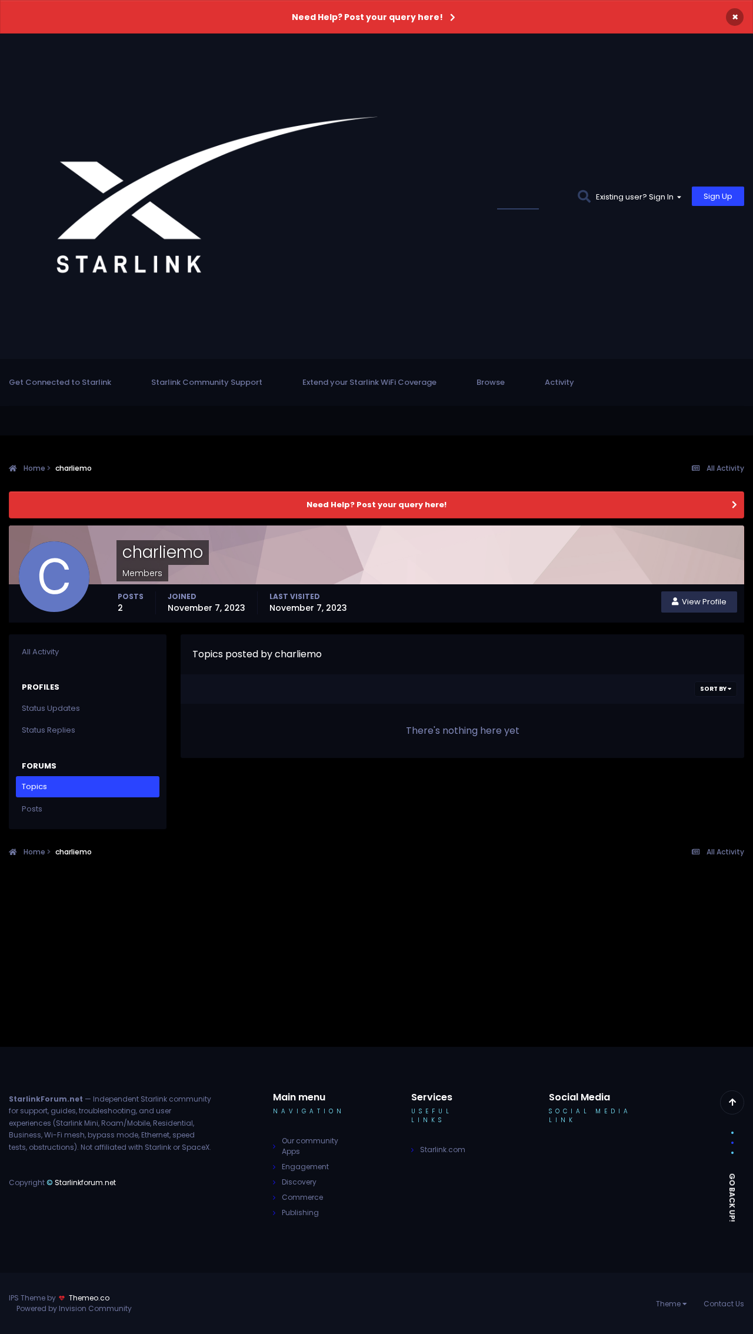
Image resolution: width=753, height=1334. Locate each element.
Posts (32, 808)
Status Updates (532, 196)
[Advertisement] (376, 964)
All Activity (40, 651)
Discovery (299, 1182)
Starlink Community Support (206, 382)
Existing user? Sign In (636, 196)
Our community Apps (310, 1146)
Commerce (302, 1197)
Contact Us (724, 1304)
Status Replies (48, 730)
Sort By (714, 688)
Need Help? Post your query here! (367, 17)
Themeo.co (89, 1298)
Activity (559, 382)
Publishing (300, 1212)
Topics (34, 786)
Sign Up (718, 196)
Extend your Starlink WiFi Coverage (369, 382)
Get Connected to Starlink (60, 382)
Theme (669, 1304)
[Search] (584, 196)
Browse (491, 382)
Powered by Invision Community (74, 1308)
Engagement (305, 1167)
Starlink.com (442, 1150)
